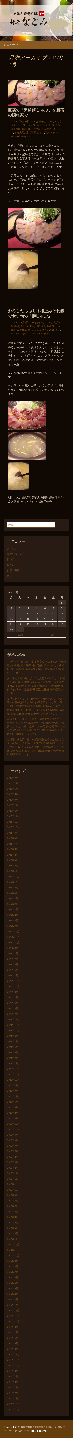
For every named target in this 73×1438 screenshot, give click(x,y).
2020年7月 (12, 1096)
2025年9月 (12, 832)
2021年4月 (12, 1052)
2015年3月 (12, 1387)
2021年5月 (12, 1046)
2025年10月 (13, 827)
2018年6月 (12, 1211)
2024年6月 (12, 904)
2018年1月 (12, 1239)
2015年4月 (12, 1381)
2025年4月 (12, 854)
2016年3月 (12, 1348)
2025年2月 (12, 865)
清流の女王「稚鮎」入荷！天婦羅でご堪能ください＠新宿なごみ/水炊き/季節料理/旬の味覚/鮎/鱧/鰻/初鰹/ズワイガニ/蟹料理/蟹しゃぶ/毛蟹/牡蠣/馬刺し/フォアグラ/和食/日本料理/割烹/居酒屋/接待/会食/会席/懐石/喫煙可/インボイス (36, 726)
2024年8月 (12, 893)
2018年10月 (13, 1189)
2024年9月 (12, 887)
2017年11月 (13, 1250)
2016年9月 (12, 1327)
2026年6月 (12, 788)
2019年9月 (12, 1134)
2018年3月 (12, 1228)
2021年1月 (12, 1063)
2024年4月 (12, 915)
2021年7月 (12, 1041)
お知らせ (41, 121)
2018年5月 (12, 1217)
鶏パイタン (51, 132)
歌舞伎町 (27, 128)
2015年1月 (12, 1398)
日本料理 (16, 128)
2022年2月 (12, 1013)
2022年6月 (12, 1002)
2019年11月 (13, 1123)
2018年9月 (12, 1195)
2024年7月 (12, 898)
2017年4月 (12, 1288)
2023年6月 (12, 964)
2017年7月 (12, 1272)
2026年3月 (12, 799)
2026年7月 (12, 783)
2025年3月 (12, 860)
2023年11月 (13, 937)
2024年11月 (13, 876)
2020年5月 (12, 1107)
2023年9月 (12, 948)
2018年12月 (13, 1178)
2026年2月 (12, 805)
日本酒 (11, 559)
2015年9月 (12, 1370)
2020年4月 (12, 1112)
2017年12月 (13, 1244)
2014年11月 (13, 1409)
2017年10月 (13, 1255)
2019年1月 (12, 1173)
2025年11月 (13, 821)
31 (19, 629)
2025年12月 (13, 816)
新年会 (30, 326)
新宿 (57, 125)
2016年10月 (13, 1321)
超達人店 (19, 132)
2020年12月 (13, 1068)
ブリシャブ (29, 125)
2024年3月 (12, 920)
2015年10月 (13, 1365)
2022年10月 (13, 986)
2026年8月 (12, 777)
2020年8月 (12, 1090)
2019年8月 (12, 1140)
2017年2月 (12, 1299)
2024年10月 (13, 882)
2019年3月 (12, 1162)
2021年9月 (12, 1035)
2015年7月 (12, 1376)
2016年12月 (13, 1310)
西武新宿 (47, 128)
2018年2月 (12, 1233)
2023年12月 (13, 931)
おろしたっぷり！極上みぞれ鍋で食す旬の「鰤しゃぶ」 (36, 314)
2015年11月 (13, 1359)
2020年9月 (12, 1085)
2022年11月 (13, 981)
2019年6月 (12, 1151)
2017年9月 (12, 1261)
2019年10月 (13, 1129)
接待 (51, 125)
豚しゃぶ (33, 329)
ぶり (19, 125)
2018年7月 (12, 1206)
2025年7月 (12, 843)
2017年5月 (12, 1283)
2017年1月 (12, 1305)
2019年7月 (12, 1145)
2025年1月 (12, 871)
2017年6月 (12, 1277)
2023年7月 (12, 959)
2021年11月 (13, 1024)
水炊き (36, 128)
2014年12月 (13, 1403)
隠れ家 (29, 132)
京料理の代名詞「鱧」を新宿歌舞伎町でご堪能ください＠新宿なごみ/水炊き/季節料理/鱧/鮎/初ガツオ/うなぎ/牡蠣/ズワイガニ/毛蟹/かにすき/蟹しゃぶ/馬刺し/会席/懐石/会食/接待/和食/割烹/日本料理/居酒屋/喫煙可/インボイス (35, 747)
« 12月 (19, 634)
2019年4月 (12, 1156)
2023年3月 (12, 975)
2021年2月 (12, 1057)
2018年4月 (12, 1222)
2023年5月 (12, 970)
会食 (39, 125)
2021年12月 (13, 1019)
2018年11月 (13, 1184)
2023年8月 (12, 953)
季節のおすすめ (15, 553)
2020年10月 (13, 1079)
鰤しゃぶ (39, 132)
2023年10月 (13, 942)
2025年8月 (12, 838)
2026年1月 (12, 810)
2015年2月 (12, 1392)
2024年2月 (12, 926)
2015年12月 (13, 1354)
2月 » (53, 634)
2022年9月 (12, 992)
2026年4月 (12, 794)
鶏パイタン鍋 (18, 333)
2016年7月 (12, 1332)
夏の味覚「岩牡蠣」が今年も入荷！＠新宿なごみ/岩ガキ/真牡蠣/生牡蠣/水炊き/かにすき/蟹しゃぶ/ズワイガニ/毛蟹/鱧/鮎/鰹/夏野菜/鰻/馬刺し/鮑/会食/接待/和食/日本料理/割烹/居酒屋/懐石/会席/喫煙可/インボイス (36, 686)
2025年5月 (12, 849)
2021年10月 (13, 1030)
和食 (45, 125)
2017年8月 (12, 1266)
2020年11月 (13, 1074)
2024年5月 (12, 909)
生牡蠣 (23, 329)
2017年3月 (12, 1294)
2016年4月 (12, 1343)
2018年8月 (12, 1200)
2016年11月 (13, 1316)
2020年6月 (12, 1101)
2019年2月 (12, 1167)
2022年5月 (12, 1008)
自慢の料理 (13, 570)
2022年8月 (12, 997)
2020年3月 (12, 1118)
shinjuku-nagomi (21, 136)
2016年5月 (12, 1337)
